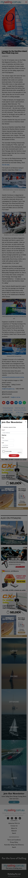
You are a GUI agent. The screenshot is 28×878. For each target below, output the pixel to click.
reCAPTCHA (5, 447)
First (3, 438)
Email (3, 430)
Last (3, 442)
